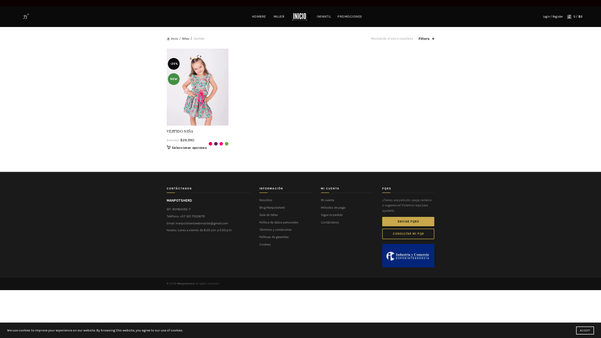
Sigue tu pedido (332, 215)
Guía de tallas (268, 215)
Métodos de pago (333, 207)
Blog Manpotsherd (272, 207)
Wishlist (28, 14)
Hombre (259, 17)
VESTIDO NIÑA (180, 131)
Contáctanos (330, 222)
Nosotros (265, 200)
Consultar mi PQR (408, 233)
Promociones (349, 17)
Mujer (279, 17)
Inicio (174, 38)
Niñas (185, 38)
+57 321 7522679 (192, 216)
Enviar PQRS (408, 221)
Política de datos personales (278, 222)
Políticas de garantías (274, 237)
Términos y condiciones (275, 229)
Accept (585, 330)
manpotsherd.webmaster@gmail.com (202, 223)
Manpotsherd (185, 283)
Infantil (324, 17)
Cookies (265, 244)
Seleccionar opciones (189, 148)
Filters (424, 38)
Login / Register (553, 16)
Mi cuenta (327, 200)
